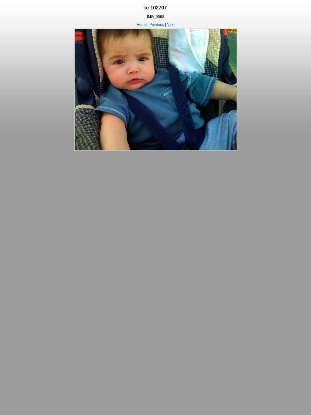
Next (170, 24)
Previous (156, 24)
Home (142, 24)
